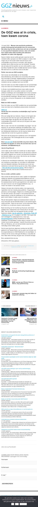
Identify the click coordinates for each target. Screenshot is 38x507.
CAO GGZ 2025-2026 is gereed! (9, 378)
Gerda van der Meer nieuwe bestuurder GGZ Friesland (14, 399)
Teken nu (4, 110)
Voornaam (4, 459)
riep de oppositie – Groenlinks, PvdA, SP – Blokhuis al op (19, 214)
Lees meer (23, 504)
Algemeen (4, 28)
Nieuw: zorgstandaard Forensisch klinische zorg (12, 389)
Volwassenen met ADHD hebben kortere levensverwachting (15, 429)
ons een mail (9, 142)
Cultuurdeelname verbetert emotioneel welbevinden (13, 419)
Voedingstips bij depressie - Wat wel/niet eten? (12, 346)
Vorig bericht (7, 305)
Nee (17, 504)
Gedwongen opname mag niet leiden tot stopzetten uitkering (24, 294)
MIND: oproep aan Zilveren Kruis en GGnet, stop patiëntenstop (23, 283)
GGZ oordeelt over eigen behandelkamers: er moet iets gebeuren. (17, 409)
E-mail (3, 475)
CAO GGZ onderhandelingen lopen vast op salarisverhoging (15, 368)
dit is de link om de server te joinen (13, 168)
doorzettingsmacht (7, 218)
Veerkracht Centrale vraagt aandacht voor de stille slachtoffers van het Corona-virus (9, 320)
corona (29, 245)
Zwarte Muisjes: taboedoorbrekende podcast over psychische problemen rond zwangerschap (23, 261)
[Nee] (36, 501)
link (25, 247)
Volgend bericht (30, 305)
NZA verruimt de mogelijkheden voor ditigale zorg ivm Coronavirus (31, 320)
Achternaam (5, 467)
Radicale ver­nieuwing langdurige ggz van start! (23, 271)
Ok (12, 504)
